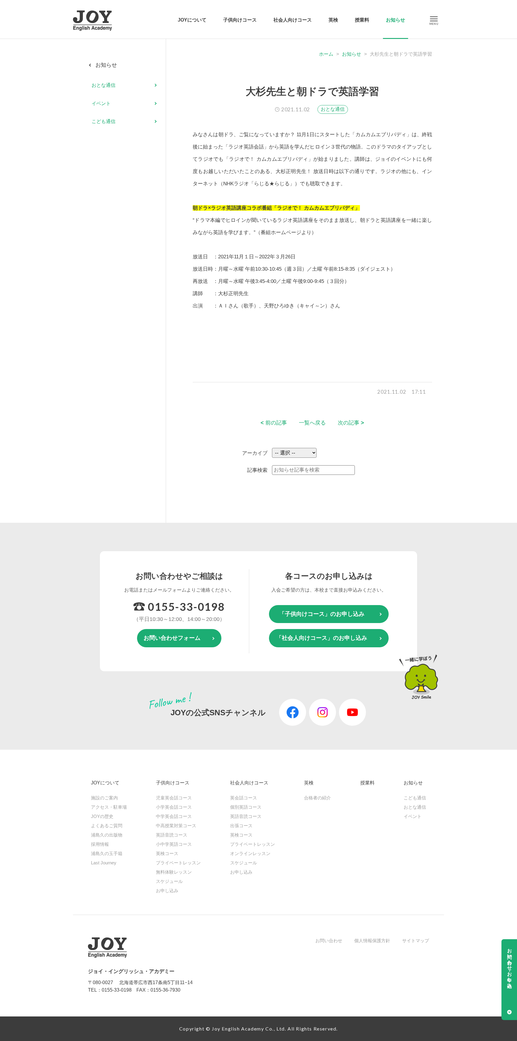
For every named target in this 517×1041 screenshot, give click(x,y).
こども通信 (103, 121)
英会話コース (243, 797)
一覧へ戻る (312, 423)
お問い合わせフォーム (172, 638)
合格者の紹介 (317, 797)
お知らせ (395, 19)
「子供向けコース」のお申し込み (321, 614)
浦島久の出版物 (106, 834)
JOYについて (192, 19)
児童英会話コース (174, 797)
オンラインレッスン (250, 853)
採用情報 (100, 844)
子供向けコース (240, 19)
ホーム (326, 54)
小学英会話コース (174, 807)
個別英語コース (245, 807)
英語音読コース (171, 834)
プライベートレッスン (178, 862)
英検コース (167, 853)
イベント (101, 103)
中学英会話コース (174, 816)
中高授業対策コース (176, 825)
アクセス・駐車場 (109, 807)
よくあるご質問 (106, 825)
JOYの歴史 (102, 816)
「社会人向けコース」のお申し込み (321, 638)
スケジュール (169, 881)
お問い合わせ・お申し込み (509, 965)
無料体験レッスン (174, 872)
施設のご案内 (104, 797)
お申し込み (167, 890)
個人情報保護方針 (372, 940)
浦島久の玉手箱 (106, 853)
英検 (333, 19)
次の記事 (351, 423)
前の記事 (274, 423)
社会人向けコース (292, 19)
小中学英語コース (174, 844)
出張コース (241, 825)
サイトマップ (415, 940)
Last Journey (103, 862)
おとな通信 (333, 109)
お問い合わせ (328, 940)
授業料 (362, 19)
